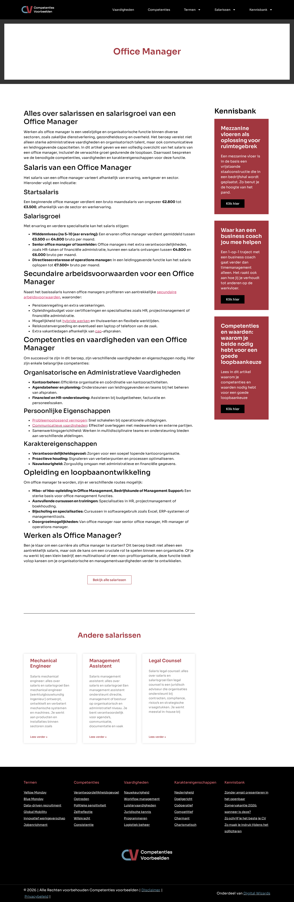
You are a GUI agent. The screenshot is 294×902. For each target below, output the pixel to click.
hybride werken (76, 321)
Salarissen (223, 10)
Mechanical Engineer (43, 663)
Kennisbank (258, 10)
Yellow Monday (35, 792)
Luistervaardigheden (140, 805)
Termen (190, 10)
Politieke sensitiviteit (90, 805)
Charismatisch (185, 825)
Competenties (159, 10)
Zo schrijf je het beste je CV (245, 818)
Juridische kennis (137, 812)
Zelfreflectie (83, 812)
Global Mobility (35, 812)
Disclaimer (150, 890)
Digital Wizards (256, 893)
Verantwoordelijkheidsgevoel (96, 792)
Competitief (183, 812)
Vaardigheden (123, 10)
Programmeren (135, 818)
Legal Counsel (165, 660)
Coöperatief (183, 805)
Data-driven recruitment (42, 805)
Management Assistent (104, 663)
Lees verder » (38, 736)
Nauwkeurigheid (136, 792)
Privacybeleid (36, 896)
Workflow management (142, 799)
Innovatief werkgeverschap (44, 818)
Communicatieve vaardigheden (59, 425)
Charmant (182, 818)
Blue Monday (33, 799)
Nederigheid (184, 792)
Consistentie (84, 825)
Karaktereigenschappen (195, 782)
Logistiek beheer (137, 825)
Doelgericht (183, 799)
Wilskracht (82, 818)
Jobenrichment (36, 825)
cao (98, 331)
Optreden (81, 799)
